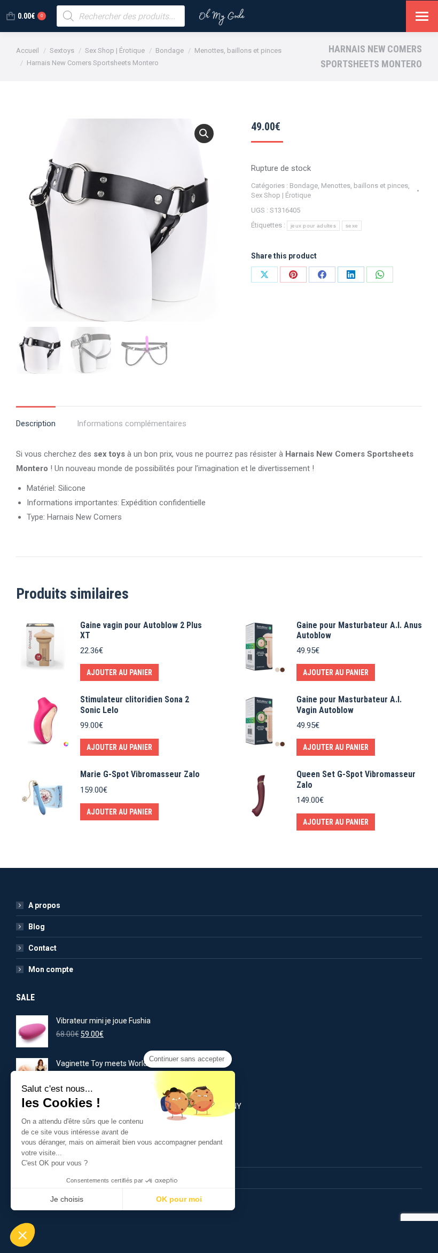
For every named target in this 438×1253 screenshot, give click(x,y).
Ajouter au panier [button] (119, 672)
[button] (204, 133)
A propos (44, 905)
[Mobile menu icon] (422, 16)
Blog (36, 926)
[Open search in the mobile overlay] (121, 16)
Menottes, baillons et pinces (364, 186)
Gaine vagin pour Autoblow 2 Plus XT (141, 630)
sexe (352, 226)
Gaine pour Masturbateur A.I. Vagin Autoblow (349, 704)
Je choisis (66, 1199)
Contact (42, 948)
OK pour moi (179, 1199)
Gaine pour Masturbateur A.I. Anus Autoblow (359, 630)
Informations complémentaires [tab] (131, 423)
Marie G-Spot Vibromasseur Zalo (140, 774)
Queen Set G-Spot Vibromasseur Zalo (356, 779)
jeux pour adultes (313, 226)
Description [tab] (36, 423)
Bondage (304, 186)
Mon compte (50, 969)
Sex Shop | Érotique (281, 195)
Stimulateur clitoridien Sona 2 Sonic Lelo (134, 704)
